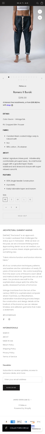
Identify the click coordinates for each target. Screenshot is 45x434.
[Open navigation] (3, 3)
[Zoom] (40, 12)
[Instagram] (9, 319)
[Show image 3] (13, 77)
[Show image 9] (28, 77)
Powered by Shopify (22, 408)
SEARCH (6, 333)
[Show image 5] (18, 77)
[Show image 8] (26, 77)
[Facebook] (4, 319)
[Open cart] (42, 3)
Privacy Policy (8, 352)
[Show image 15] (23, 79)
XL (30, 199)
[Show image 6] (21, 77)
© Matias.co (22, 405)
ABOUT (5, 337)
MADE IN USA (8, 341)
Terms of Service (10, 356)
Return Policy (8, 345)
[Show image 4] (16, 77)
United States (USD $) (21, 400)
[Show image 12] (36, 77)
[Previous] (3, 78)
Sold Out (22, 216)
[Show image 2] (11, 77)
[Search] (37, 3)
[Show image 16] (26, 79)
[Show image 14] (21, 79)
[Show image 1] (8, 77)
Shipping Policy (9, 349)
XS (5, 199)
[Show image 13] (18, 79)
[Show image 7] (23, 77)
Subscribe (11, 388)
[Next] (41, 78)
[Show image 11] (33, 77)
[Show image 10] (31, 77)
